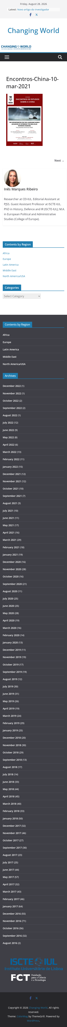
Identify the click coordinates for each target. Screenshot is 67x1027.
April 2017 (8, 884)
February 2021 (11, 547)
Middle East (9, 270)
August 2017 (10, 855)
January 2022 (10, 466)
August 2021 (10, 503)
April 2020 (8, 620)
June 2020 (8, 605)
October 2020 (11, 576)
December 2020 (12, 562)
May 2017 (8, 877)
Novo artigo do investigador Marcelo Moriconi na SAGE (33, 11)
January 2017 (10, 906)
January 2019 (10, 730)
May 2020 (8, 613)
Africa (6, 253)
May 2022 (8, 437)
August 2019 (10, 679)
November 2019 (12, 657)
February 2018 (11, 811)
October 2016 (11, 928)
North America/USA (14, 276)
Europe (7, 259)
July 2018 (8, 774)
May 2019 (8, 701)
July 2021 (8, 510)
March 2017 (9, 891)
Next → (59, 160)
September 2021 (12, 496)
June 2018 (8, 781)
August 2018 (10, 767)
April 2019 (8, 708)
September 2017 (12, 847)
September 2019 (12, 671)
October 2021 (11, 488)
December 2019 (12, 649)
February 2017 (11, 899)
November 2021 (12, 481)
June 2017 (8, 869)
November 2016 (12, 921)
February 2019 (11, 723)
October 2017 (11, 840)
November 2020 (12, 569)
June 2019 (8, 693)
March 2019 (9, 715)
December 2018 (12, 737)
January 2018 (10, 818)
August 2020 (10, 591)
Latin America (11, 264)
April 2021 (8, 532)
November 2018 (12, 745)
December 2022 (12, 386)
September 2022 (12, 408)
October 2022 (11, 400)
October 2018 (11, 752)
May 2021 (8, 525)
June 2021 (8, 518)
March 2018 (9, 803)
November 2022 (12, 393)
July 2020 (8, 598)
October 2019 (11, 664)
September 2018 (12, 759)
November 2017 (12, 833)
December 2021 (12, 474)
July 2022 (8, 422)
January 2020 (10, 642)
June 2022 (8, 430)
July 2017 (8, 862)
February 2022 (11, 459)
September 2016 (12, 935)
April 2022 (8, 444)
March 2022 (9, 452)
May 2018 (8, 789)
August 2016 (10, 943)
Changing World (33, 30)
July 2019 (8, 686)
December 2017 (12, 825)
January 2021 (10, 554)
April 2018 (8, 796)
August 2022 (10, 415)
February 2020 (11, 635)
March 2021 (9, 539)
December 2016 (12, 913)
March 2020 (9, 628)
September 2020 (12, 584)
